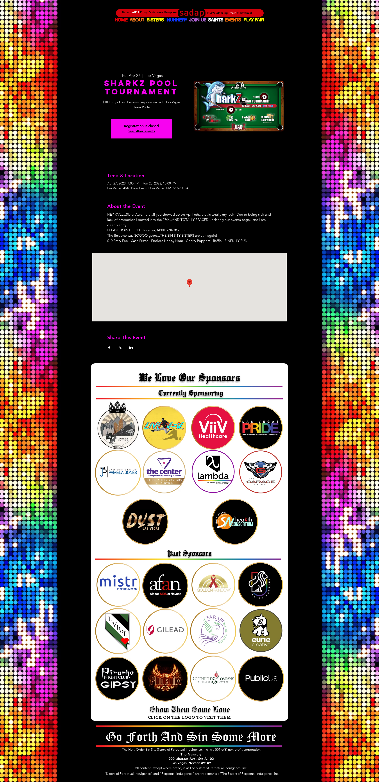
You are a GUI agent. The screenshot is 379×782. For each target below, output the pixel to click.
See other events (141, 131)
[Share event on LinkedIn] (131, 347)
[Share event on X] (120, 347)
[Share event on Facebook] (109, 347)
